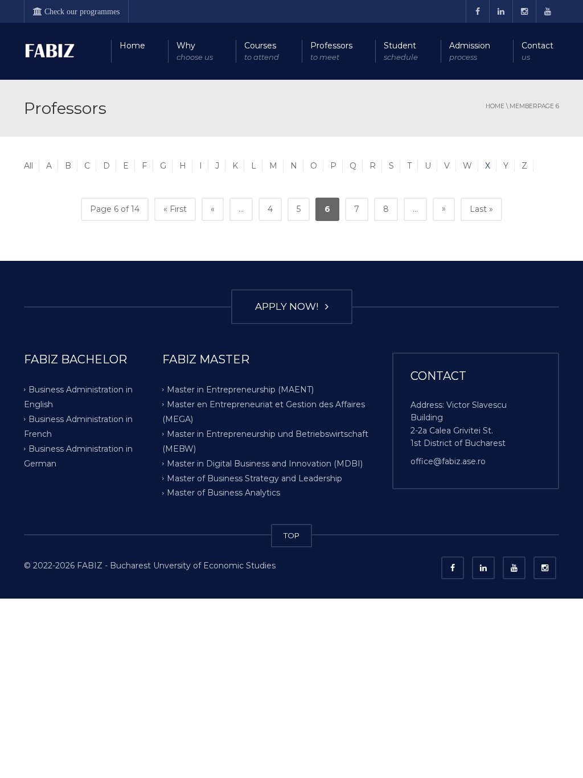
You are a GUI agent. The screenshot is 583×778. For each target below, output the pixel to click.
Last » (481, 209)
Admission (469, 51)
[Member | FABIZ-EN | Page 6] (49, 51)
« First (175, 209)
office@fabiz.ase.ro (448, 461)
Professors (331, 51)
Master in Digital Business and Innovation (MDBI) (265, 463)
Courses (261, 51)
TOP (291, 535)
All (28, 166)
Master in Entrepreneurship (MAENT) (240, 389)
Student (401, 51)
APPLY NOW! (289, 306)
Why (194, 51)
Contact (537, 51)
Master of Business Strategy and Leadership (254, 478)
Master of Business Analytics (223, 493)
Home (132, 45)
